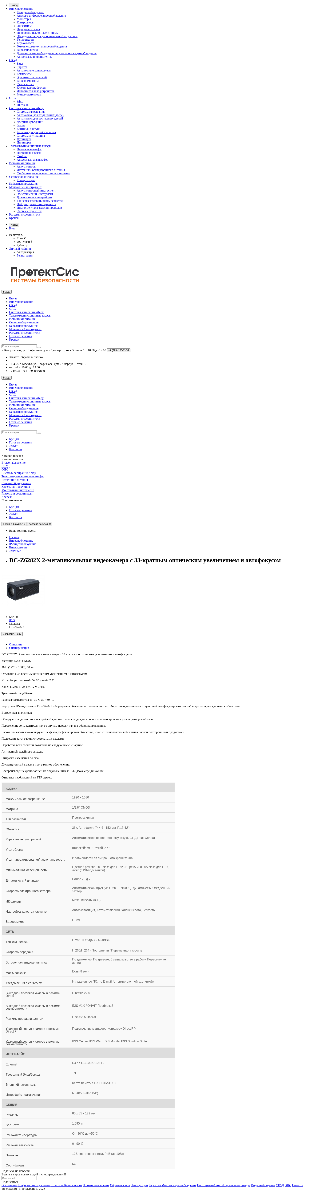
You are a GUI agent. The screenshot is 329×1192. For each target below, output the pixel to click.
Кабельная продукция (23, 183)
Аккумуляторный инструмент (36, 190)
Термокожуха (25, 43)
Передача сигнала (28, 29)
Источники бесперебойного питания (41, 170)
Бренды (14, 439)
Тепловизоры (25, 39)
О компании (10, 1185)
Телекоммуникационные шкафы (30, 145)
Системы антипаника (31, 135)
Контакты (15, 449)
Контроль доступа (28, 128)
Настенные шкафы (29, 152)
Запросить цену (12, 633)
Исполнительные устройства (35, 91)
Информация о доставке (34, 1185)
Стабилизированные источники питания (43, 173)
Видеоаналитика (27, 49)
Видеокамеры (18, 547)
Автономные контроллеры (34, 70)
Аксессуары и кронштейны (34, 56)
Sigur (20, 63)
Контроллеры (25, 22)
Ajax (20, 101)
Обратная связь (120, 1185)
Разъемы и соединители (24, 214)
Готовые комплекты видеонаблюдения (42, 46)
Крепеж (14, 218)
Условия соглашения (96, 1185)
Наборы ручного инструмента (36, 204)
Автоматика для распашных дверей (40, 118)
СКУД (13, 60)
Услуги (13, 445)
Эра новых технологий (32, 77)
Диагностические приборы (34, 197)
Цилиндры (24, 142)
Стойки (22, 156)
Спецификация (19, 647)
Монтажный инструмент (25, 187)
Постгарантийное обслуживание (218, 1185)
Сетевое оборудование (23, 176)
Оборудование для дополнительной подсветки (47, 36)
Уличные (15, 550)
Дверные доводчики (30, 121)
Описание (15, 644)
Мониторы (24, 19)
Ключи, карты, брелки (31, 87)
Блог (12, 228)
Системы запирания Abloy (26, 108)
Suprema (22, 67)
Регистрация (25, 255)
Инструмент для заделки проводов (39, 207)
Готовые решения (20, 336)
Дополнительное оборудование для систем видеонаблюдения (57, 53)
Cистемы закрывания (31, 111)
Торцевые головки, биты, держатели (40, 200)
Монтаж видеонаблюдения (178, 1185)
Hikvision (23, 104)
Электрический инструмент (35, 194)
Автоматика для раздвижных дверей (40, 115)
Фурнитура (24, 139)
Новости (297, 1185)
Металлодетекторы (29, 94)
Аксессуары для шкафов (32, 159)
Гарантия (155, 1185)
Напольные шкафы (29, 149)
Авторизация (25, 252)
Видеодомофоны (28, 80)
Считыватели (25, 84)
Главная (14, 537)
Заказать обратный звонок (26, 357)
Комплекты (24, 73)
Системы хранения (29, 211)
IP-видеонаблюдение (30, 12)
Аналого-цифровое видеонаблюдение (41, 15)
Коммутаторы (26, 180)
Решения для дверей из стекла (36, 132)
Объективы (24, 25)
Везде (13, 298)
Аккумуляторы (26, 166)
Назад (14, 5)
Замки (21, 125)
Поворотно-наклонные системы (37, 32)
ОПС (12, 97)
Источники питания (22, 163)
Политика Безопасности (66, 1185)
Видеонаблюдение (21, 8)
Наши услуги (139, 1185)
